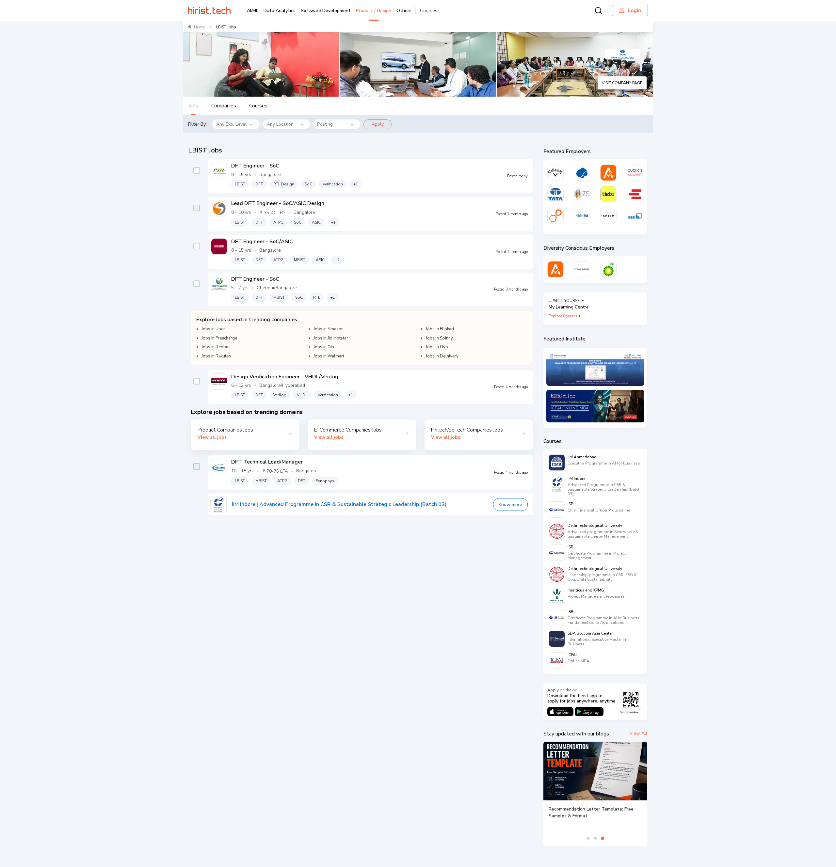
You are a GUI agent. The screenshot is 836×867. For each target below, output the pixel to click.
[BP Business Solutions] (608, 269)
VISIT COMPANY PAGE (622, 83)
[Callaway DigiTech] (555, 173)
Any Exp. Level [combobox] (231, 124)
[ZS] (582, 194)
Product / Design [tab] (373, 11)
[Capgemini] (582, 173)
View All (638, 733)
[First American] (582, 216)
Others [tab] (403, 11)
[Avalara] (608, 173)
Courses (428, 11)
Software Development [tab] (326, 11)
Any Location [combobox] (280, 124)
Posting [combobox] (325, 124)
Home (199, 27)
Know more (510, 504)
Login (634, 10)
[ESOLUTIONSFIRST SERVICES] (635, 194)
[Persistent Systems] (555, 216)
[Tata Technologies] (555, 194)
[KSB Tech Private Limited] (635, 216)
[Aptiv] (608, 216)
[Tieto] (608, 194)
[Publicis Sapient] (635, 173)
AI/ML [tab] (252, 11)
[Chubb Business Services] (582, 269)
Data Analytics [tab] (280, 11)
